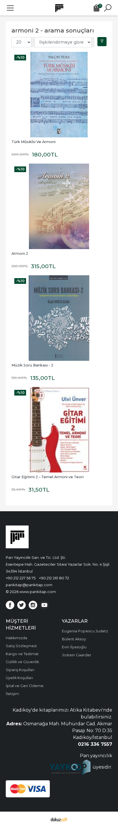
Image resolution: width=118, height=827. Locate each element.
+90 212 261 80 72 (54, 578)
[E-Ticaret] (59, 819)
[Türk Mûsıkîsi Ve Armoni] (59, 94)
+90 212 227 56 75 (21, 578)
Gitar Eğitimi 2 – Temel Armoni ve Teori (47, 477)
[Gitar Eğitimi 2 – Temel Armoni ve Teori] (59, 429)
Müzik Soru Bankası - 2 (32, 365)
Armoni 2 (19, 253)
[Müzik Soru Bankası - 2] (59, 318)
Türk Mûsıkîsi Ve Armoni (33, 142)
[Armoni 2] (59, 206)
